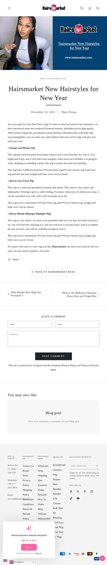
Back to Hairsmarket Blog (55, 272)
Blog (40, 509)
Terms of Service (90, 365)
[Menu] (9, 8)
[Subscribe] (97, 465)
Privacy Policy (69, 365)
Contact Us (28, 466)
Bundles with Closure (57, 498)
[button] (82, 8)
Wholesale (43, 466)
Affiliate (42, 513)
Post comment (53, 356)
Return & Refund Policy (27, 514)
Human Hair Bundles (57, 484)
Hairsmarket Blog (56, 78)
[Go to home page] (53, 8)
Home (42, 78)
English (18, 562)
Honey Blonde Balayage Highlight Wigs (30, 213)
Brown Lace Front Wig (22, 180)
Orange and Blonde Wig (22, 147)
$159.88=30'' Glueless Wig (59, 470)
